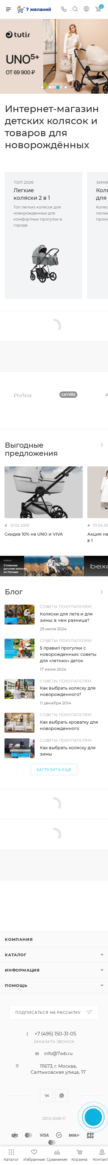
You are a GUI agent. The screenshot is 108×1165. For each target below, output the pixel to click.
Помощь (16, 985)
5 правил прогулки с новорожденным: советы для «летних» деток (68, 654)
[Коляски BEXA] (54, 566)
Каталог (16, 954)
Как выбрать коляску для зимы (68, 751)
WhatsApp (61, 1095)
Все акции (101, 444)
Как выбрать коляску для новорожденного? (68, 691)
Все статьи (101, 592)
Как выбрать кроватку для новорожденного (69, 725)
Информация (22, 970)
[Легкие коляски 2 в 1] (43, 263)
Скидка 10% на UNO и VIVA (33, 534)
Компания (19, 939)
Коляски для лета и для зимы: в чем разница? (66, 617)
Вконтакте (46, 1095)
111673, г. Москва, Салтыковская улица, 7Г (58, 1069)
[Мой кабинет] (86, 9)
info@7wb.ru (58, 1053)
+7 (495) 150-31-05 (55, 1034)
